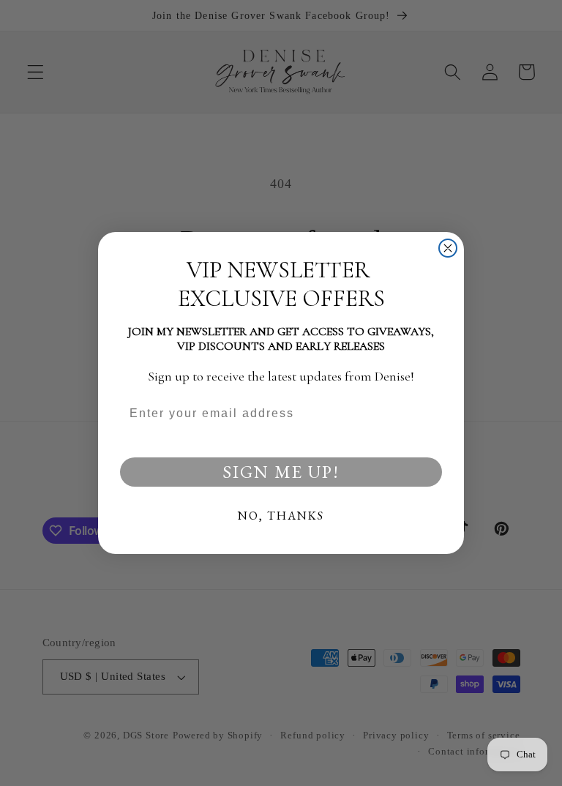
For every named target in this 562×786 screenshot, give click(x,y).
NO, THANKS (281, 515)
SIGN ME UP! (281, 471)
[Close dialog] (448, 248)
